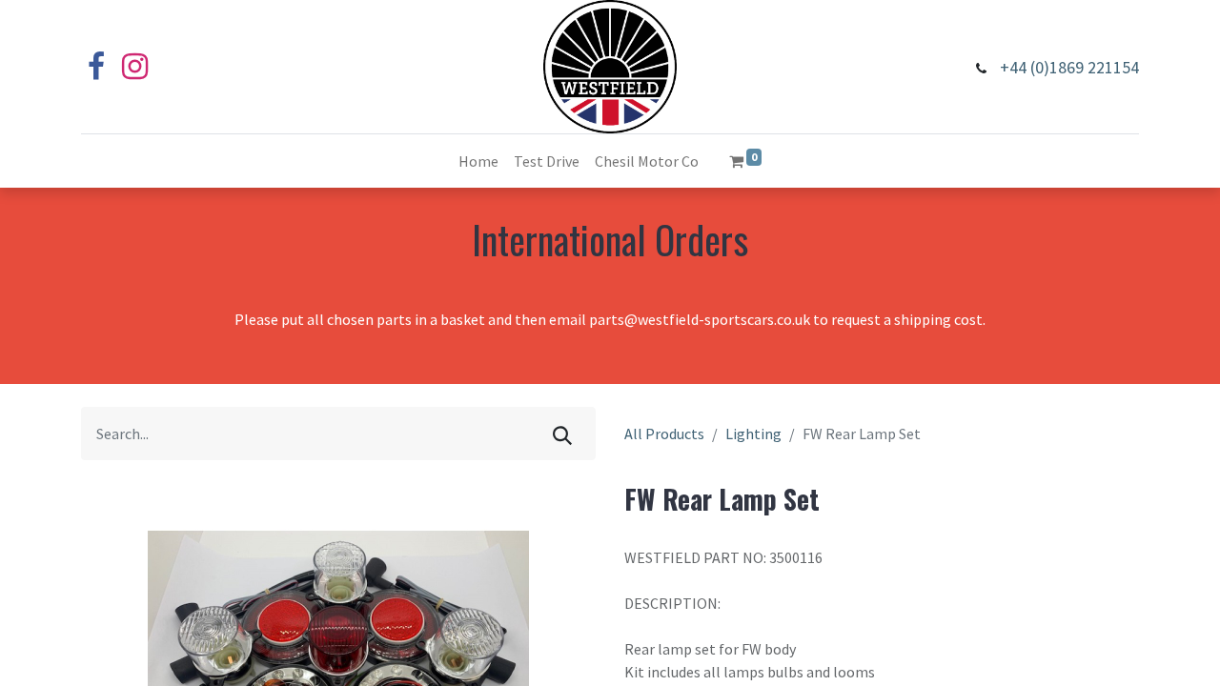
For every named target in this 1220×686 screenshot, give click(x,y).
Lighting (753, 433)
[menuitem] (478, 161)
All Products (664, 433)
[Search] (562, 433)
